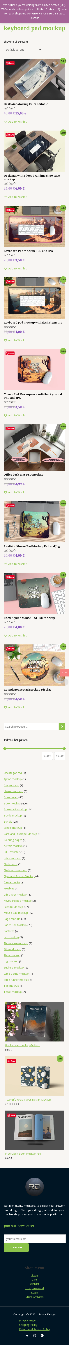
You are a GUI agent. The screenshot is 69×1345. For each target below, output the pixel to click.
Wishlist (34, 1284)
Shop (34, 1275)
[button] (15, 121)
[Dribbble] (34, 1335)
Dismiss (34, 18)
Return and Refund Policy (34, 1329)
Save (13, 1006)
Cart (34, 1279)
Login (34, 1292)
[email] (27, 1335)
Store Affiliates (35, 1297)
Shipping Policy (28, 1324)
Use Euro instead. (54, 13)
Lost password (34, 1288)
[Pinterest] (42, 1335)
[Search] (62, 726)
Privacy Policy (27, 1320)
